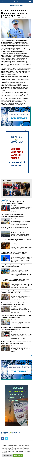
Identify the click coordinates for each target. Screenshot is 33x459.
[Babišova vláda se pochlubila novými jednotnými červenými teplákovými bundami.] (7, 185)
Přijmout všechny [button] (18, 455)
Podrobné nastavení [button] (7, 455)
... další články (28, 355)
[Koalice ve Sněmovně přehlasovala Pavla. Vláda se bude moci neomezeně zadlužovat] (5, 245)
